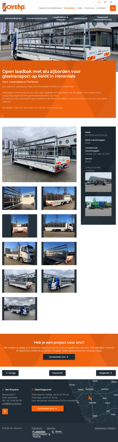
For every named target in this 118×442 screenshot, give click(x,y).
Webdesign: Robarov (105, 428)
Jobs (79, 8)
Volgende (104, 373)
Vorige (12, 373)
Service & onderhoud (50, 8)
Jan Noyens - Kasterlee (13, 7)
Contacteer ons (57, 357)
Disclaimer (37, 428)
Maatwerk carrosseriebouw (103, 18)
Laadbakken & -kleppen (60, 18)
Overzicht (57, 373)
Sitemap (51, 428)
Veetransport (80, 18)
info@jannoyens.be (11, 403)
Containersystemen (36, 18)
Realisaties (69, 8)
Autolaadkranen (13, 18)
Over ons (89, 8)
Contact (101, 8)
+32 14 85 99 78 (113, 8)
